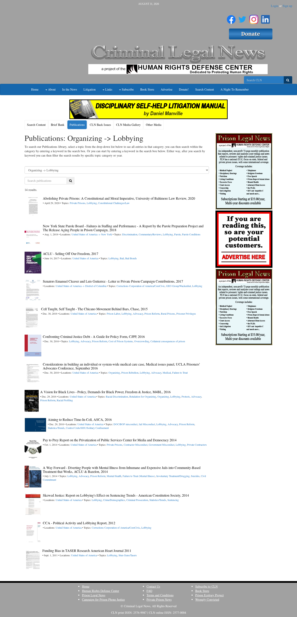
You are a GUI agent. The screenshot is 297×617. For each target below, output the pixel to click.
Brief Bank (57, 125)
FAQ (149, 591)
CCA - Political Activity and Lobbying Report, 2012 (79, 523)
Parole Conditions (191, 234)
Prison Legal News (93, 595)
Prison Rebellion (129, 372)
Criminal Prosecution (137, 500)
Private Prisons (77, 203)
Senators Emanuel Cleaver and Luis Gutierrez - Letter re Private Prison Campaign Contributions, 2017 (113, 281)
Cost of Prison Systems (120, 341)
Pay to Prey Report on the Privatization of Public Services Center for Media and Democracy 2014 (110, 440)
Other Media (153, 125)
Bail (122, 258)
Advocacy (138, 313)
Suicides (195, 476)
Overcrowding (141, 341)
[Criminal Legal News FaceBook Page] (231, 18)
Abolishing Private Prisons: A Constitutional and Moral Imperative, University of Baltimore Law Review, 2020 (119, 198)
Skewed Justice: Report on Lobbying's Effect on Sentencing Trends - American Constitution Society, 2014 (116, 495)
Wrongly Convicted (207, 599)
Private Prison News (159, 599)
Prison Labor (113, 313)
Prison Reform (152, 313)
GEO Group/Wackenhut (178, 286)
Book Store (147, 89)
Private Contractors (197, 444)
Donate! (184, 89)
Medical (167, 372)
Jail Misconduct (147, 424)
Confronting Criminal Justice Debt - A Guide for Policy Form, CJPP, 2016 (94, 336)
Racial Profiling (65, 400)
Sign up (287, 6)
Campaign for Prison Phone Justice (103, 599)
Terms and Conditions (160, 595)
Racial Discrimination (117, 396)
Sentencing (173, 500)
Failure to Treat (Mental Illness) (139, 476)
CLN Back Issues (100, 125)
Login (274, 6)
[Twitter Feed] (242, 18)
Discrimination (129, 234)
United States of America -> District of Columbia (81, 286)
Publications (77, 125)
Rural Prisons (168, 313)
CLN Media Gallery (128, 125)
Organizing (114, 372)
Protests (186, 396)
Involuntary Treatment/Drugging (173, 476)
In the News (69, 89)
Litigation (89, 89)
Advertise (166, 89)
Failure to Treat (180, 372)
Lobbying (92, 203)
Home (34, 89)
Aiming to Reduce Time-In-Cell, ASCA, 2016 (80, 419)
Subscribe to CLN (206, 586)
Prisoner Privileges (186, 313)
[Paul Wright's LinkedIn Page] (265, 18)
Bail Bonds (131, 258)
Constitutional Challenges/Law (114, 203)
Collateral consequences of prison (167, 341)
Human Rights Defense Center (100, 591)
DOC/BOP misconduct (125, 424)
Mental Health (114, 476)
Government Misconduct (161, 444)
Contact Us (153, 586)
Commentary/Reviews (150, 234)
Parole (177, 234)
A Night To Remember (234, 89)
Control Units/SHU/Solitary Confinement (87, 428)
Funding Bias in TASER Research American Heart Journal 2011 (86, 550)
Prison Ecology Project (209, 595)
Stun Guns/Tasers (127, 555)
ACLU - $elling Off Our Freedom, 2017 (70, 253)
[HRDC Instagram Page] (254, 18)
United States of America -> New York (92, 234)
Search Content (204, 89)
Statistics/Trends (56, 428)
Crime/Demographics (114, 500)
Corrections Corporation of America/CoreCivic (141, 286)
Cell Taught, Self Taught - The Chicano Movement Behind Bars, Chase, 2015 (94, 309)
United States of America (85, 258)
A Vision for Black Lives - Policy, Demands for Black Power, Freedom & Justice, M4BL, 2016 (105, 391)
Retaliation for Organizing (142, 396)
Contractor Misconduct (135, 444)
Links (108, 89)
